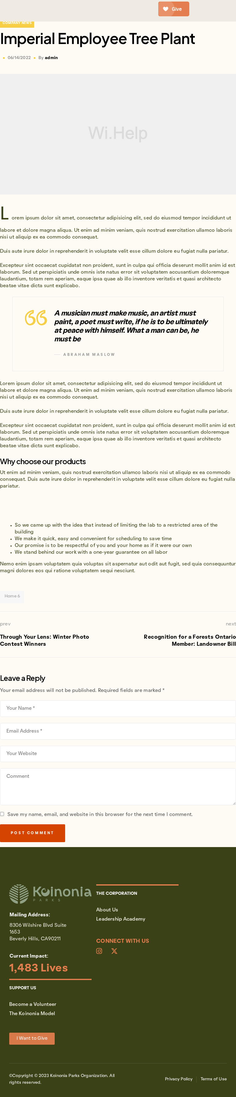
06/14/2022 (19, 58)
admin (51, 58)
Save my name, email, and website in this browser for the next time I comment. (100, 815)
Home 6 (12, 596)
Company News (17, 23)
